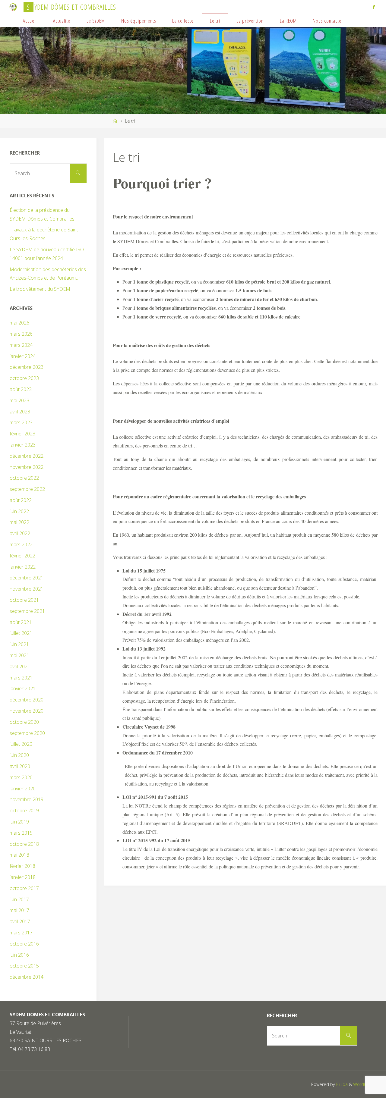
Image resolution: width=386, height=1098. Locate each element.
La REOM (288, 20)
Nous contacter (328, 20)
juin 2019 (19, 821)
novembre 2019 (26, 799)
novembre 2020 (26, 710)
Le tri (215, 20)
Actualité (61, 20)
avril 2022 (20, 533)
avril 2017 (20, 921)
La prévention (250, 20)
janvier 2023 (23, 444)
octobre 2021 (24, 600)
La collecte (183, 20)
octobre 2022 (24, 478)
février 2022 (22, 555)
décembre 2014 (26, 977)
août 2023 (21, 389)
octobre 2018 (24, 844)
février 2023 (22, 433)
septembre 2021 (27, 611)
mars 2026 (21, 334)
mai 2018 (19, 855)
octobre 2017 (24, 888)
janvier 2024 (23, 356)
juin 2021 (19, 644)
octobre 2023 (24, 378)
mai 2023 (19, 400)
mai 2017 (19, 910)
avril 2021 (20, 666)
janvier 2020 (23, 788)
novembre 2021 (26, 588)
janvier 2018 (23, 877)
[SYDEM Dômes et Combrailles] (13, 6)
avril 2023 (20, 411)
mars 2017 (21, 932)
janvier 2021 (23, 688)
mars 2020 (21, 777)
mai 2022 (19, 522)
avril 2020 (20, 766)
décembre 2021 (26, 577)
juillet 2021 (21, 633)
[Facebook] (373, 7)
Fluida (341, 1084)
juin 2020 (19, 755)
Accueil (30, 20)
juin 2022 (19, 511)
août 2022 (21, 500)
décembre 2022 (26, 456)
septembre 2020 (27, 733)
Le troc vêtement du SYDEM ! (41, 289)
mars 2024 (21, 345)
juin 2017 (19, 899)
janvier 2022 (23, 566)
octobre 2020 (24, 722)
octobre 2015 (24, 965)
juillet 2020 (21, 744)
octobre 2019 (24, 810)
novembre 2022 (26, 467)
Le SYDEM (96, 20)
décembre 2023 (26, 367)
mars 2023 (21, 422)
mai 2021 (19, 655)
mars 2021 (21, 677)
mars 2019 (21, 833)
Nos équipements (138, 20)
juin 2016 (19, 955)
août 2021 (21, 622)
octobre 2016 (24, 943)
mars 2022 (21, 544)
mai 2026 (19, 322)
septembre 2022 (27, 489)
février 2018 (22, 866)
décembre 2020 (26, 699)
